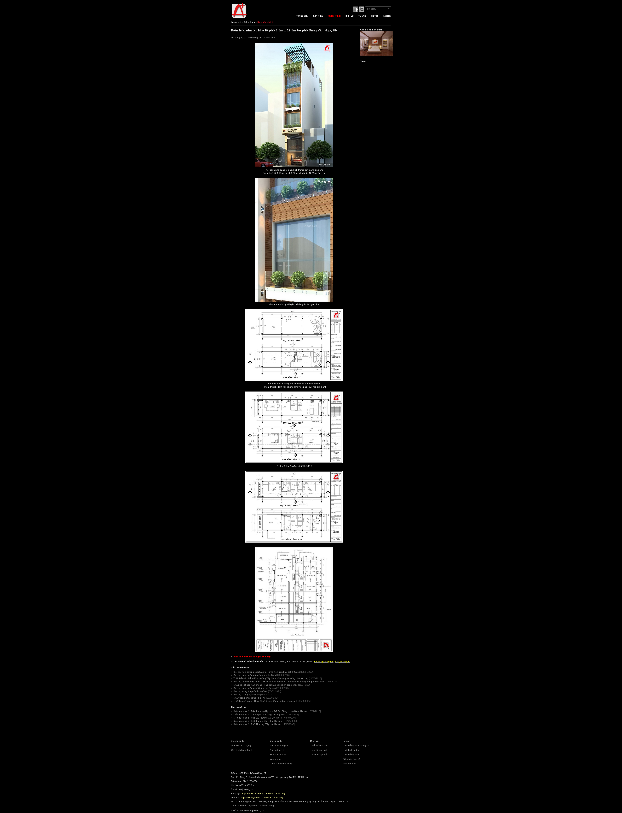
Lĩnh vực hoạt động (241, 745)
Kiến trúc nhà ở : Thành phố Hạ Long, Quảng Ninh (259, 714)
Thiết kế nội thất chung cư (355, 745)
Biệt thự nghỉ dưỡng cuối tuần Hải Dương (254, 688)
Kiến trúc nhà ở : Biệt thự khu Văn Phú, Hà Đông (258, 721)
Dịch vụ (350, 16)
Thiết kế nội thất (318, 750)
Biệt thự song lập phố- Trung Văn (250, 691)
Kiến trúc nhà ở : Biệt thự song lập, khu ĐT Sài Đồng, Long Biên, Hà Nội (270, 711)
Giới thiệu (318, 16)
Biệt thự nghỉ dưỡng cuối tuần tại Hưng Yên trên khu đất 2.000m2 (267, 672)
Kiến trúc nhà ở (278, 754)
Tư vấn (362, 16)
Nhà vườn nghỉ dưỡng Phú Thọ (249, 698)
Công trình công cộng (281, 763)
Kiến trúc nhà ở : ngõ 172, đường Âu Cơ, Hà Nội (258, 718)
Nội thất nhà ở (277, 750)
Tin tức (375, 16)
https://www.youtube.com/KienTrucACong (262, 797)
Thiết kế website (239, 810)
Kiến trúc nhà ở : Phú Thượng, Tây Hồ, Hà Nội (257, 724)
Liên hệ (387, 16)
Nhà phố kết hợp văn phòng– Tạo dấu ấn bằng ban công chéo (265, 685)
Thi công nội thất (318, 754)
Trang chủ (302, 16)
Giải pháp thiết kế (351, 759)
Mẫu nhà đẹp (349, 763)
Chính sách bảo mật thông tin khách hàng (252, 805)
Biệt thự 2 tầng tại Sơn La (246, 694)
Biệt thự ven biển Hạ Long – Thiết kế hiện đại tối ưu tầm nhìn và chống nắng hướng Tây (278, 681)
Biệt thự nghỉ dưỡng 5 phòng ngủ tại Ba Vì (255, 675)
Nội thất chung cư (279, 745)
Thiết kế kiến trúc (319, 745)
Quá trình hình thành (241, 750)
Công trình (334, 16)
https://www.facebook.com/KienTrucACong (263, 793)
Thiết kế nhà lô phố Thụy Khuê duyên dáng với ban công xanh (265, 701)
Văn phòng (275, 759)
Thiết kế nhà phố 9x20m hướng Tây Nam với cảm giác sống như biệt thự (270, 678)
